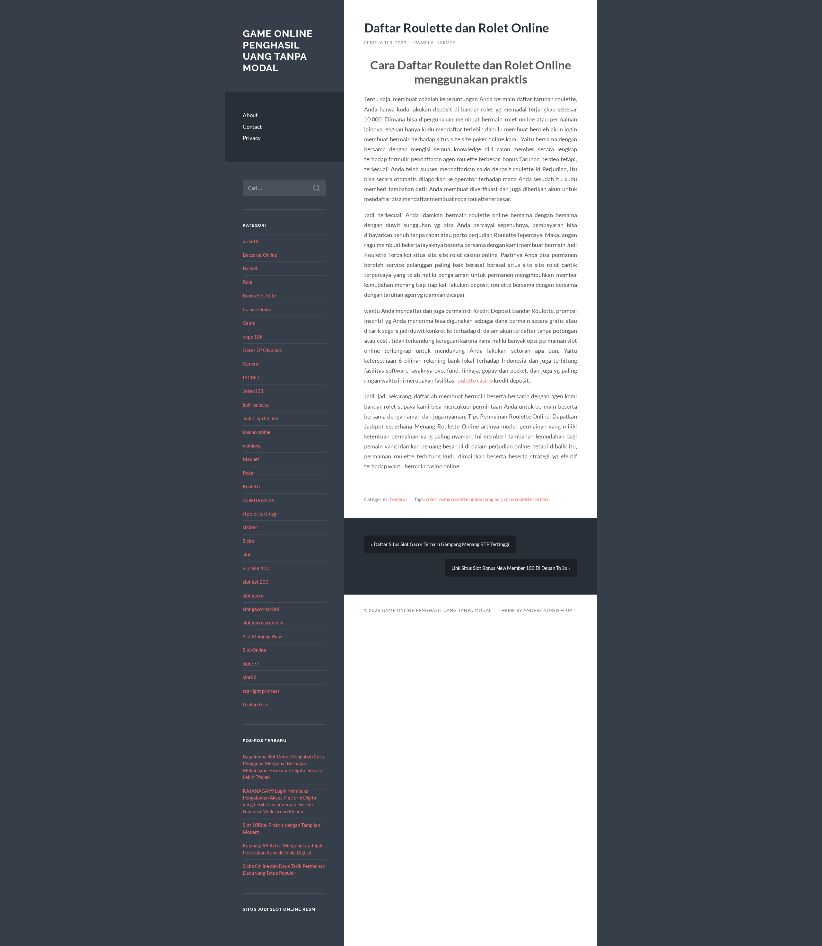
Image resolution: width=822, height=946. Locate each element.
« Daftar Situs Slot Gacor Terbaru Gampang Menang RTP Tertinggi (440, 544)
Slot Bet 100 (256, 568)
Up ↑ (571, 610)
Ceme (249, 323)
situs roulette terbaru (526, 499)
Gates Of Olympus (262, 350)
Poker (249, 473)
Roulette (252, 486)
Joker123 (253, 391)
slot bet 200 (255, 582)
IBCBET (251, 377)
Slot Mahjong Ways (263, 636)
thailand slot (256, 704)
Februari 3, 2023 (385, 42)
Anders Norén (541, 610)
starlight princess (261, 691)
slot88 (250, 677)
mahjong (252, 445)
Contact (252, 126)
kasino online (256, 432)
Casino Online (257, 309)
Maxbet (251, 459)
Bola (247, 282)
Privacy (252, 138)
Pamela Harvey (435, 42)
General (251, 364)
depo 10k (252, 337)
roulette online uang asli (476, 499)
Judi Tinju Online (260, 418)
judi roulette (256, 405)
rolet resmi (437, 499)
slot (247, 554)
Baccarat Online (260, 255)
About (250, 115)
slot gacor (253, 595)
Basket (250, 268)
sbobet (250, 527)
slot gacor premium (263, 622)
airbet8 (250, 241)
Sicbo (248, 541)
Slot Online (254, 650)
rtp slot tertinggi (260, 514)
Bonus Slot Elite (259, 295)
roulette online (258, 500)
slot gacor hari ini (261, 609)
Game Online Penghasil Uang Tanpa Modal (278, 51)
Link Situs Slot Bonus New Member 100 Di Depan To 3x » (511, 568)
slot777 (251, 664)
